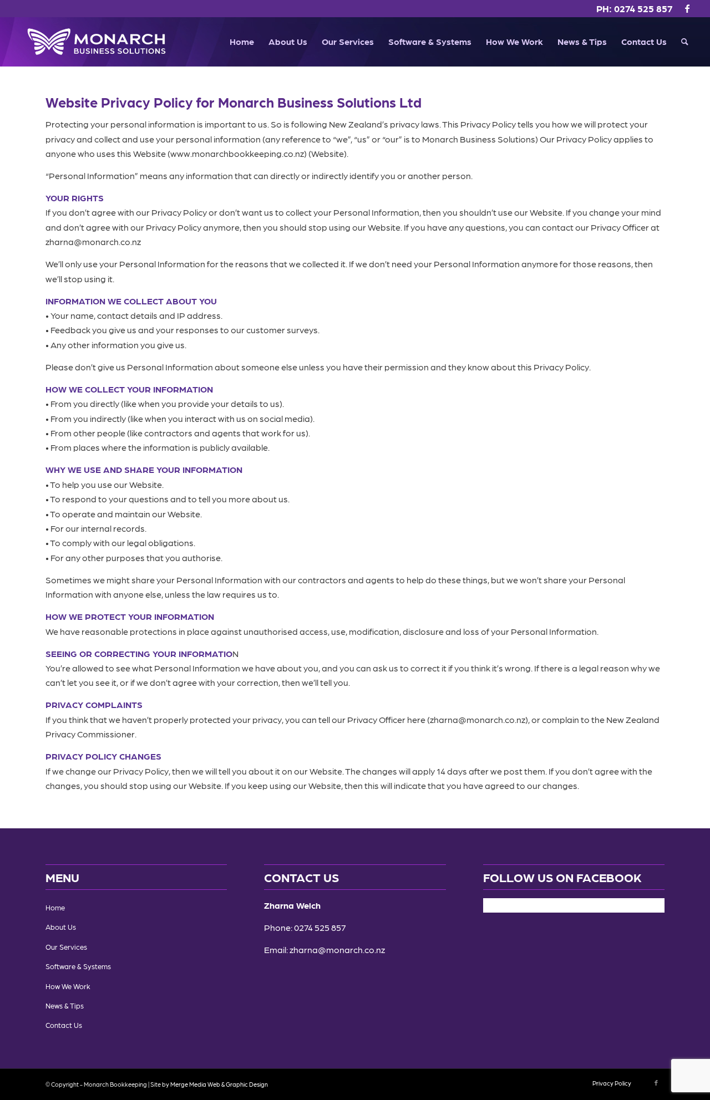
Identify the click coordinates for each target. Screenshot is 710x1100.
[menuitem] (241, 41)
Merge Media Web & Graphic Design (219, 1084)
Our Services (66, 947)
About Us (60, 927)
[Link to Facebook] (687, 8)
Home (55, 907)
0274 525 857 (643, 8)
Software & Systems (78, 966)
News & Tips (64, 1005)
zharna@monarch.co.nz (337, 949)
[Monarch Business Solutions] (96, 41)
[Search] (685, 41)
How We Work (67, 986)
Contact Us (63, 1025)
